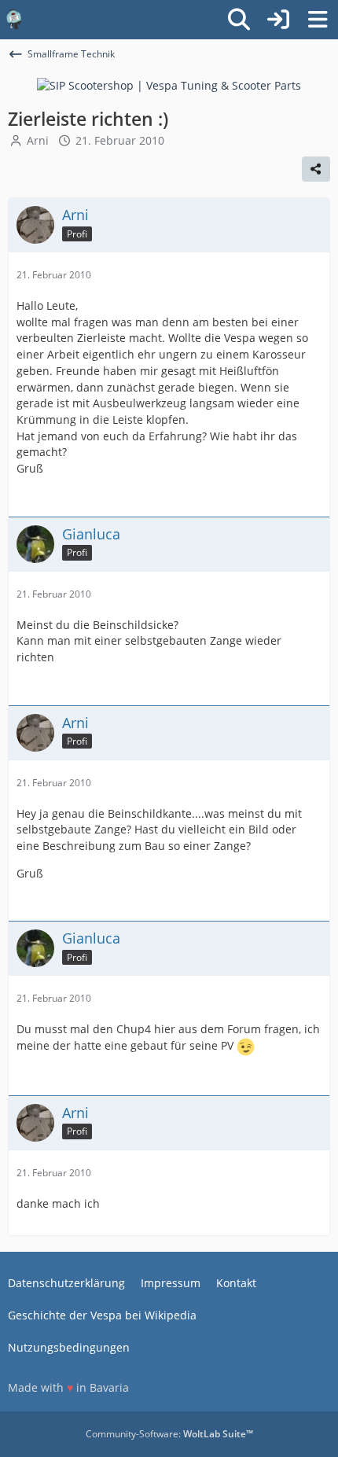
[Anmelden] (278, 19)
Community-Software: (169, 1433)
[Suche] (239, 19)
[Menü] (317, 19)
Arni (38, 140)
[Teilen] (316, 169)
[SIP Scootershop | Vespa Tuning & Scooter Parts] (169, 84)
